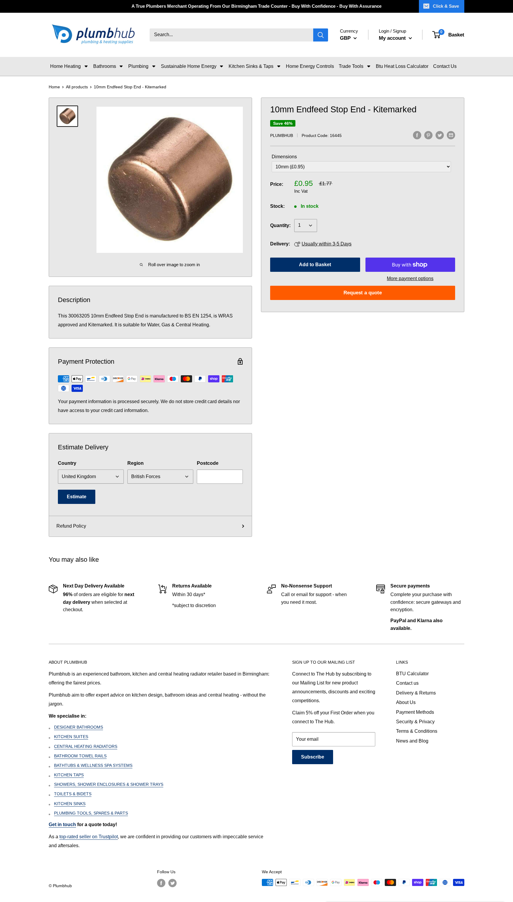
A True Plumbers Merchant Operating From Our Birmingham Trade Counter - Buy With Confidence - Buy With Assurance (256, 6)
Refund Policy (71, 526)
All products (77, 86)
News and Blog (412, 740)
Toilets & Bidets (72, 793)
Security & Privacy (415, 721)
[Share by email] (451, 134)
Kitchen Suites (71, 736)
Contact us (407, 683)
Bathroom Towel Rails (80, 755)
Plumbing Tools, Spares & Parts (91, 813)
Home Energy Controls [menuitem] (310, 66)
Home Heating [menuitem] (65, 66)
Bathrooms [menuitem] (104, 66)
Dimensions (284, 156)
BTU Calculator (412, 673)
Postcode (207, 463)
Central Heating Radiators (85, 746)
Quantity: (280, 225)
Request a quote (362, 293)
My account (393, 38)
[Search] (320, 34)
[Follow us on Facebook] (161, 883)
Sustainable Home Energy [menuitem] (188, 66)
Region (135, 463)
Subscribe (312, 756)
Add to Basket (315, 264)
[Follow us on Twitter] (172, 883)
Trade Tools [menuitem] (351, 66)
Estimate (76, 496)
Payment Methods (415, 712)
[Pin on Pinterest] (428, 134)
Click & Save (446, 6)
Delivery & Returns (416, 692)
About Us (406, 702)
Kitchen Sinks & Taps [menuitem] (251, 66)
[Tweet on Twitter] (440, 134)
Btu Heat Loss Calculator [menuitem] (402, 66)
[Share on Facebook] (417, 134)
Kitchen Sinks (70, 803)
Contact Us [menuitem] (445, 66)
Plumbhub (281, 135)
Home (54, 86)
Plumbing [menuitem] (138, 66)
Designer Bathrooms (78, 727)
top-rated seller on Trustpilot (88, 836)
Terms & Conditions (416, 731)
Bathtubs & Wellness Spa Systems (93, 765)
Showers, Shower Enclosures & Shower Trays (108, 784)
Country (67, 463)
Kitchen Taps (69, 774)
